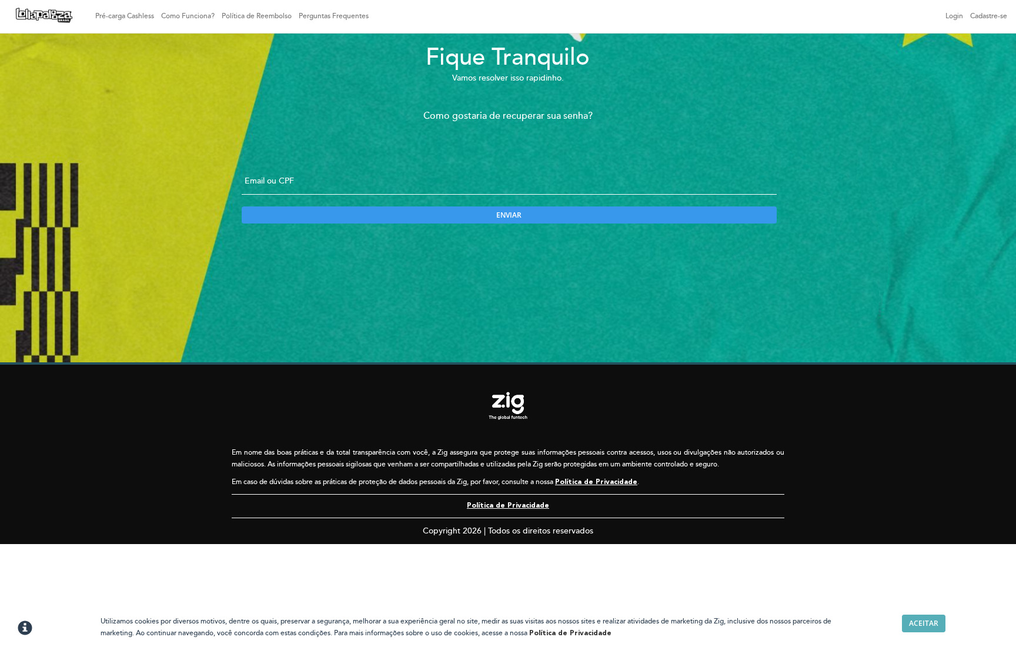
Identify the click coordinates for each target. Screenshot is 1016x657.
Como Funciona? (188, 16)
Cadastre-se (988, 16)
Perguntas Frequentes (334, 16)
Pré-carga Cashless (124, 16)
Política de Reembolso (257, 16)
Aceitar (923, 623)
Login (954, 16)
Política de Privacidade (596, 482)
